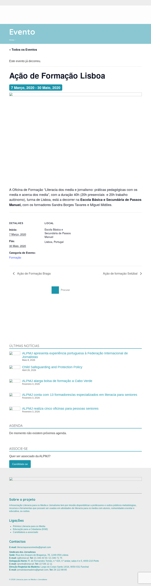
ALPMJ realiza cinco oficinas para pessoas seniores (60, 408)
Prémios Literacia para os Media (29, 526)
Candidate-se (20, 464)
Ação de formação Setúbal (120, 273)
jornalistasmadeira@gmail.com (32, 569)
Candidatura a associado (25, 532)
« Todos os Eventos (23, 49)
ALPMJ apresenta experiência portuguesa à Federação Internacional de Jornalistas (75, 355)
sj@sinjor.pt (23, 558)
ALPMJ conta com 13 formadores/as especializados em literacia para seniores (79, 395)
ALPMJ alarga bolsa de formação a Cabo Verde (57, 381)
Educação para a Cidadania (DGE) (30, 529)
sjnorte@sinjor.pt (25, 564)
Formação (15, 257)
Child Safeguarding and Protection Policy (52, 367)
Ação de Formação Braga (33, 273)
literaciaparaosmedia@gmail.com (34, 547)
